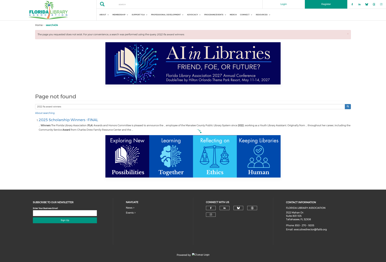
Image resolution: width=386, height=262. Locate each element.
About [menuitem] (103, 15)
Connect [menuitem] (245, 15)
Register (326, 4)
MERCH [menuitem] (233, 15)
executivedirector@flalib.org (310, 229)
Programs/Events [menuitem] (213, 15)
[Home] (48, 10)
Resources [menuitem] (262, 15)
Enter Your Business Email (45, 208)
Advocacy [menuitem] (192, 15)
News (129, 207)
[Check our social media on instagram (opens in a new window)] (211, 215)
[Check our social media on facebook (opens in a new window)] (211, 208)
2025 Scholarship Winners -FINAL (68, 120)
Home (39, 25)
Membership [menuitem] (118, 15)
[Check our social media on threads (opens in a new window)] (252, 208)
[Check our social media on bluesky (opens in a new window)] (238, 208)
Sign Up (65, 220)
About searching (45, 113)
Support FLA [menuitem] (138, 15)
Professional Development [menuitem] (166, 15)
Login (283, 4)
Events (130, 212)
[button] (348, 33)
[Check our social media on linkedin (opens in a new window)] (225, 208)
